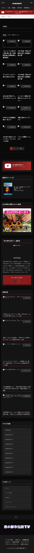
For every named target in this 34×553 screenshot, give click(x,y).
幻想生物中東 (26, 86)
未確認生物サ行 (9, 444)
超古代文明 (15, 542)
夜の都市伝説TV (21, 548)
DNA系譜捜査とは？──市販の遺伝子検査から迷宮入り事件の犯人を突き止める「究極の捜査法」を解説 (17, 388)
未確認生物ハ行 (9, 458)
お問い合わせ (25, 544)
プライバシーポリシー (11, 506)
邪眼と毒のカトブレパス (24, 119)
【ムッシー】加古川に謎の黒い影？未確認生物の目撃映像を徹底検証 (9, 54)
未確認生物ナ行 (9, 453)
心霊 (9, 7)
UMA (9, 16)
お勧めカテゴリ (15, 35)
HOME (3, 16)
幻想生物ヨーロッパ (25, 108)
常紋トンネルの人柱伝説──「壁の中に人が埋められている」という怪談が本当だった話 (16, 338)
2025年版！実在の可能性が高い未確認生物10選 (24, 53)
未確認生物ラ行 (9, 472)
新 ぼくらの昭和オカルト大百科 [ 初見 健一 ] (22, 187)
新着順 (4, 35)
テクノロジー (26, 370)
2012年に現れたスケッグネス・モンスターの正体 (9, 139)
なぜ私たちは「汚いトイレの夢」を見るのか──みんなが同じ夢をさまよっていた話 (16, 315)
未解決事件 (27, 396)
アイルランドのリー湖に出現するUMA (9, 76)
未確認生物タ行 (9, 448)
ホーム (7, 488)
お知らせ (7, 497)
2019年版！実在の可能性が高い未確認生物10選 (24, 77)
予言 (32, 7)
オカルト (3, 7)
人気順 (9, 35)
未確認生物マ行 (9, 462)
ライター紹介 (8, 492)
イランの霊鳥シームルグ (24, 138)
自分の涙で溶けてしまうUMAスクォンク (9, 97)
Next (21, 148)
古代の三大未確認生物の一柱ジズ (9, 119)
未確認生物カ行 (9, 439)
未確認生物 (26, 7)
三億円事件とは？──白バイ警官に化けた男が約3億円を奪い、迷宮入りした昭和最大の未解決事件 (16, 413)
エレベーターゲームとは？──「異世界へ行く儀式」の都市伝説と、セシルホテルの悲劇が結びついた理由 (16, 363)
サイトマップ (8, 502)
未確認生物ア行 (9, 434)
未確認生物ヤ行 (9, 467)
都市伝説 (19, 7)
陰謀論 (13, 7)
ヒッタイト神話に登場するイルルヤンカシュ (24, 98)
